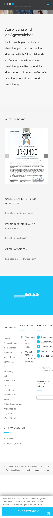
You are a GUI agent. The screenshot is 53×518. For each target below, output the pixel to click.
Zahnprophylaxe (45, 342)
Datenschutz (34, 470)
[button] (7, 156)
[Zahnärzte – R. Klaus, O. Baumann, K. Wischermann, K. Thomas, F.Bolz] (10, 329)
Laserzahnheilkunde (45, 356)
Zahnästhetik (45, 346)
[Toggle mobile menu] (48, 5)
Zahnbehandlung (45, 337)
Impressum (45, 470)
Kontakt (25, 470)
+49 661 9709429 (29, 353)
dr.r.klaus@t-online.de (29, 360)
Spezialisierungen (45, 351)
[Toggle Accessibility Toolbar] (48, 513)
